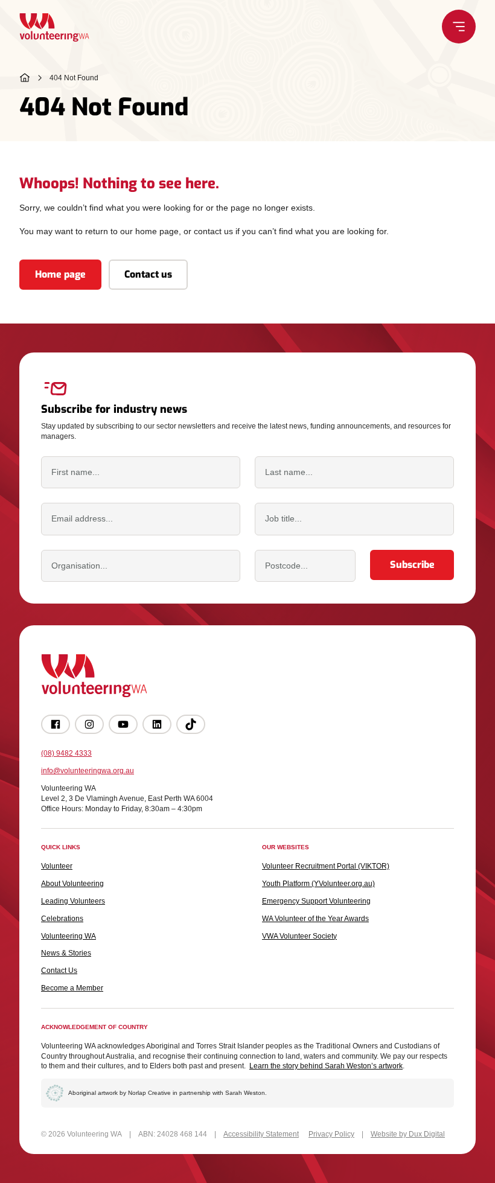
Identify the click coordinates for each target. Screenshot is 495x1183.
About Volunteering (72, 883)
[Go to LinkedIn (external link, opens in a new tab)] (156, 724)
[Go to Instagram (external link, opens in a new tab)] (89, 724)
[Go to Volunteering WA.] (24, 77)
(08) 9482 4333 (66, 753)
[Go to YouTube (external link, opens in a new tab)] (123, 724)
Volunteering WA (68, 936)
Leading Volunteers (73, 901)
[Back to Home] (54, 27)
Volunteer (56, 866)
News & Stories (66, 953)
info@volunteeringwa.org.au (87, 771)
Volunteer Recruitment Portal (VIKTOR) (325, 866)
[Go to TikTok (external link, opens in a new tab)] (190, 724)
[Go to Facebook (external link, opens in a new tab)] (55, 724)
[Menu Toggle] (459, 26)
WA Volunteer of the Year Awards (315, 918)
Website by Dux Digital (408, 1134)
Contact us (148, 274)
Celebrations (62, 918)
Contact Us (59, 970)
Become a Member (72, 988)
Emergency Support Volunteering (316, 901)
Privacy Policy (331, 1134)
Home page (60, 274)
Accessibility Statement (261, 1134)
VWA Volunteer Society (299, 936)
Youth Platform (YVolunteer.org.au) (318, 883)
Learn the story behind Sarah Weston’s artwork (326, 1066)
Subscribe (412, 564)
